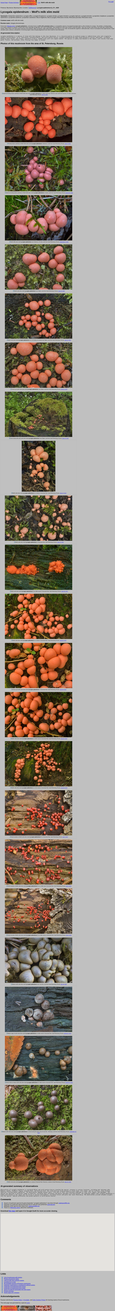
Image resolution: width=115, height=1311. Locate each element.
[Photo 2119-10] (7, 1033)
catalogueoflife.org (63, 1203)
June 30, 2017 (63, 640)
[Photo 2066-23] (9, 438)
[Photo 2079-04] (10, 591)
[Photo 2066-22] (11, 389)
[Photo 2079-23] (11, 738)
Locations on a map (10, 1282)
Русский (110, 1)
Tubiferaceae (32, 7)
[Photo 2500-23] (7, 1182)
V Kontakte (26, 1300)
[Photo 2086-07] (10, 837)
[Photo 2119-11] (5, 1082)
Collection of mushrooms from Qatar (14, 1288)
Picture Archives (14, 2)
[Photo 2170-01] (2, 1131)
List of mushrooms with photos (13, 1277)
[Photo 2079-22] (12, 689)
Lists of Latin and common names (14, 1280)
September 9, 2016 (64, 242)
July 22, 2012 (45, 94)
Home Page (4, 2)
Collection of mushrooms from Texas (15, 1286)
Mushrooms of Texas (26, 1308)
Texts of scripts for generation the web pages (17, 1289)
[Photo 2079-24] (11, 787)
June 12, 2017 (61, 291)
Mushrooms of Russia (28, 2)
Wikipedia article (11, 26)
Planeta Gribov (17, 1300)
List (39, 2)
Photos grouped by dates (11, 1279)
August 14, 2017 (67, 1033)
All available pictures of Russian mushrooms (17, 1283)
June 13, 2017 (63, 493)
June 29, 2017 (64, 591)
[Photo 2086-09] (7, 935)
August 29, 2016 (69, 192)
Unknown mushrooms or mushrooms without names (19, 1285)
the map (12, 1211)
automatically (51, 1204)
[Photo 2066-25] (14, 542)
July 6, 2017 (65, 837)
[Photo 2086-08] (7, 886)
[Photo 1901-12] (10, 242)
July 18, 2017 (64, 984)
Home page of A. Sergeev (11, 1292)
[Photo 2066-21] (7, 340)
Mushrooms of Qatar (43, 1308)
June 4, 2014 (68, 143)
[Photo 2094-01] (11, 984)
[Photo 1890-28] (5, 192)
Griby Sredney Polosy (39, 1300)
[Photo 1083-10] (2, 93)
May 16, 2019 (68, 1182)
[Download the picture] (39, 92)
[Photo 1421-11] (7, 143)
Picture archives (9, 1291)
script (28, 1303)
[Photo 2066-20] (13, 291)
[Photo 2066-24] (12, 493)
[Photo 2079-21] (12, 640)
